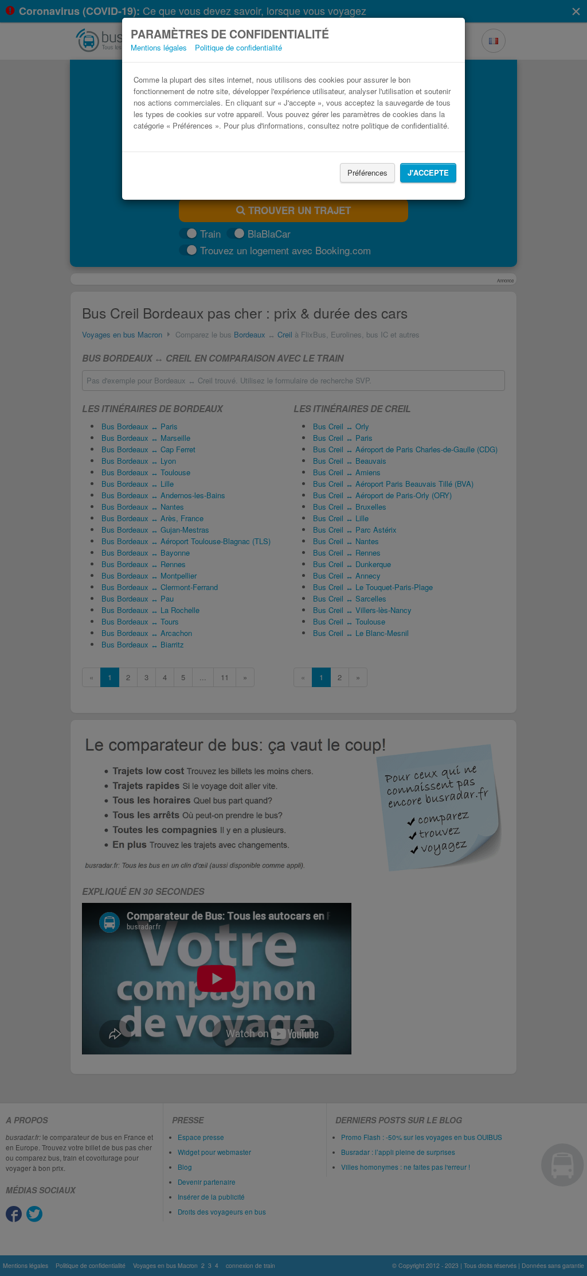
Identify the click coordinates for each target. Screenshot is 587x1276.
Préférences (367, 172)
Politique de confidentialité (238, 47)
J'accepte (428, 172)
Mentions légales (159, 47)
